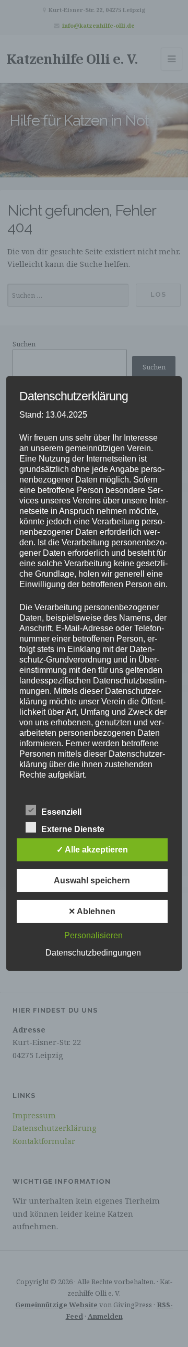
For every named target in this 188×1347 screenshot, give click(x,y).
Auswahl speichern (92, 880)
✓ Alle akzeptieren (92, 849)
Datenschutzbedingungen (93, 952)
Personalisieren (93, 935)
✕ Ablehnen (91, 911)
